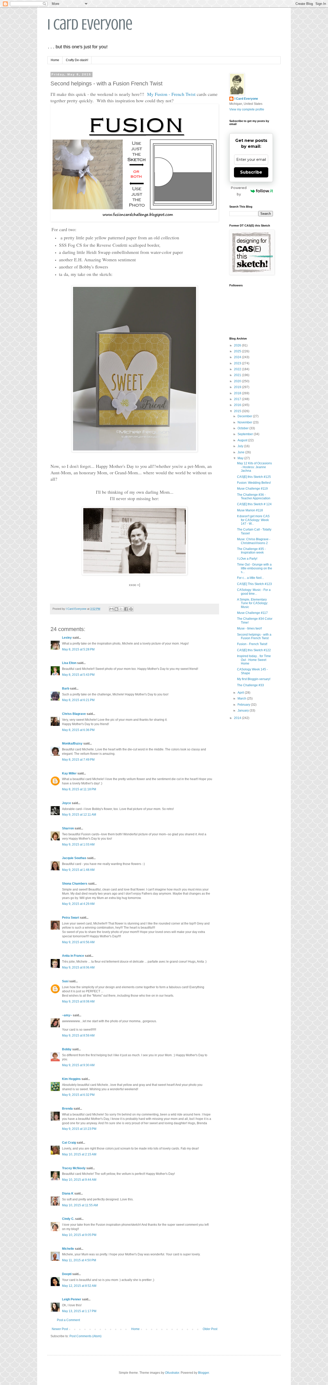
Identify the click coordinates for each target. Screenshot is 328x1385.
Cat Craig (69, 1142)
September (246, 434)
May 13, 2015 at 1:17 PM (79, 1311)
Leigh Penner (71, 1299)
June (241, 452)
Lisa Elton (69, 663)
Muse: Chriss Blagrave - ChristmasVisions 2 (253, 541)
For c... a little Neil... (250, 578)
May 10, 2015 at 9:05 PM (79, 1235)
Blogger (203, 1373)
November (245, 422)
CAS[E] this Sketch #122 (254, 650)
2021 (238, 375)
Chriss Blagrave (74, 714)
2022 (238, 369)
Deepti (66, 1274)
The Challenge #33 (250, 685)
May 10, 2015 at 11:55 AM (80, 1205)
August (243, 440)
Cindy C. (68, 1219)
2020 (238, 381)
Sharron (68, 828)
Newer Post (60, 1329)
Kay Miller (69, 773)
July (241, 446)
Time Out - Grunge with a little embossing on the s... (254, 568)
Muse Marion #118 (250, 510)
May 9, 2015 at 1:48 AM (78, 870)
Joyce (66, 803)
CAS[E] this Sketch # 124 (254, 504)
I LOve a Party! (247, 558)
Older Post (210, 1329)
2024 (238, 357)
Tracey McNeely (74, 1168)
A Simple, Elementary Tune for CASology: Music (252, 603)
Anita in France (73, 956)
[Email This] (111, 609)
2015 (238, 411)
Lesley (67, 637)
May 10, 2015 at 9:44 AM (79, 1179)
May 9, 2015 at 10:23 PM (79, 1129)
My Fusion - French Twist (171, 94)
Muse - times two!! (249, 628)
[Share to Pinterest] (131, 609)
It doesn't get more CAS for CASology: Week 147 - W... (253, 519)
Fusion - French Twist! (252, 644)
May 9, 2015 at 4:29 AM (78, 904)
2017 (238, 399)
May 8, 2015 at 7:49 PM (78, 759)
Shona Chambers (74, 883)
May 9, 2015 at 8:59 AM (78, 1035)
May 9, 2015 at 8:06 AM (78, 967)
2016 (238, 405)
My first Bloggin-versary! (253, 679)
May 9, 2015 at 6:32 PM (78, 1095)
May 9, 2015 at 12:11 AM (79, 814)
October (243, 428)
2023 (238, 363)
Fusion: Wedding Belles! (254, 483)
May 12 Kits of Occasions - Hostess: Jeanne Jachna (254, 466)
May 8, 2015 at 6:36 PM (78, 730)
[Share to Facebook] (126, 609)
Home (55, 60)
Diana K (68, 1193)
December (245, 416)
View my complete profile (246, 109)
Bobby (66, 1049)
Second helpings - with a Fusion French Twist (254, 636)
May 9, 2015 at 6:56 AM (78, 942)
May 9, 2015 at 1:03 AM (78, 844)
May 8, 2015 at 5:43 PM (78, 675)
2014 (238, 718)
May (241, 458)
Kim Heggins (71, 1079)
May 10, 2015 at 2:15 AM (79, 1154)
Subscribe (251, 172)
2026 (238, 345)
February (244, 704)
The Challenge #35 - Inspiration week (251, 550)
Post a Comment (68, 1320)
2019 (238, 387)
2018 (238, 393)
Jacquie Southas (74, 858)
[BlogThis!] (116, 609)
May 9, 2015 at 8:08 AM (78, 1001)
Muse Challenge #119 (252, 488)
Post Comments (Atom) (85, 1336)
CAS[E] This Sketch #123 (254, 584)
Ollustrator (172, 1373)
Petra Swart (70, 917)
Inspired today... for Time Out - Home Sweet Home (254, 659)
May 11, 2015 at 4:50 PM (79, 1260)
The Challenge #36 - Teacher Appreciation (253, 496)
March (242, 698)
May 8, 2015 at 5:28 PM (78, 649)
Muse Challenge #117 (252, 613)
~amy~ (67, 1015)
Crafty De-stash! (77, 60)
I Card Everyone (89, 24)
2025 (238, 351)
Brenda (67, 1108)
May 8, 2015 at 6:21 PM (78, 700)
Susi (65, 981)
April (241, 692)
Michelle (68, 1249)
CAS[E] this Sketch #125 (254, 477)
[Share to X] (121, 609)
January (244, 710)
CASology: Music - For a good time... (254, 591)
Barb (65, 688)
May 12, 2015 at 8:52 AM (79, 1286)
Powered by (239, 191)
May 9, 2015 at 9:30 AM (78, 1065)
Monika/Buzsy (72, 743)
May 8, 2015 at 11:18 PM (79, 789)
